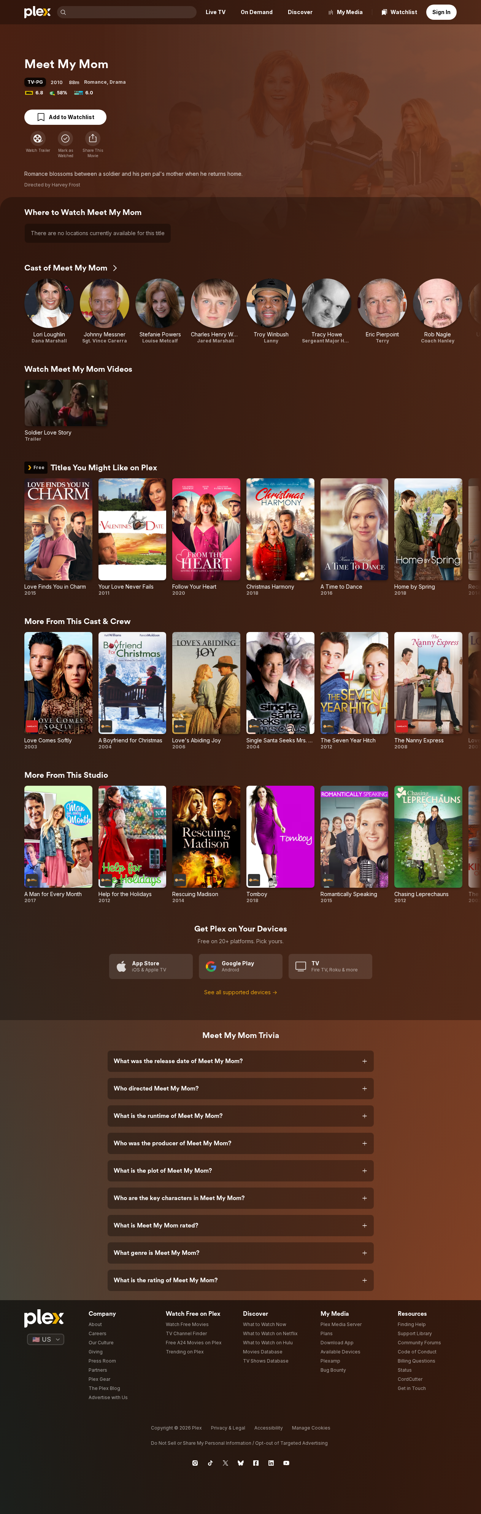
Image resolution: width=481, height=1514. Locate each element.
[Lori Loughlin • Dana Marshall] (49, 311)
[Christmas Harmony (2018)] (280, 537)
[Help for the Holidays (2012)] (132, 845)
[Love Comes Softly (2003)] (58, 691)
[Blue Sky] (240, 1463)
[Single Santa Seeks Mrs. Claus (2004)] (280, 691)
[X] (225, 1463)
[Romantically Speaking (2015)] (355, 845)
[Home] (37, 12)
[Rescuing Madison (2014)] (206, 845)
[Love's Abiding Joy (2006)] (206, 691)
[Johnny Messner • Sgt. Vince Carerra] (104, 311)
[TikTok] (210, 1463)
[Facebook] (256, 1463)
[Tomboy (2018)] (280, 845)
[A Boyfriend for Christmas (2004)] (132, 691)
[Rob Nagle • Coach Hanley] (437, 311)
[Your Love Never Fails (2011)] (132, 537)
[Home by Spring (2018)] (428, 537)
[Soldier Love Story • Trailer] (66, 411)
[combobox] (132, 12)
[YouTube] (286, 1463)
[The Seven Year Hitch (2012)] (355, 691)
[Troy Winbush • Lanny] (271, 311)
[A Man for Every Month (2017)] (58, 845)
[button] (92, 144)
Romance (95, 82)
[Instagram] (195, 1463)
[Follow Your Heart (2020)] (206, 537)
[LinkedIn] (271, 1463)
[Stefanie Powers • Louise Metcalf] (160, 311)
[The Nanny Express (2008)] (428, 691)
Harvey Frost (66, 185)
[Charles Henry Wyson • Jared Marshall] (215, 311)
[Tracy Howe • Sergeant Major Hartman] (326, 311)
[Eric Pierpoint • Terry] (382, 311)
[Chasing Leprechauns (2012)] (428, 845)
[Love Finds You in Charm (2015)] (58, 537)
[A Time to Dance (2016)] (355, 537)
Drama (118, 82)
